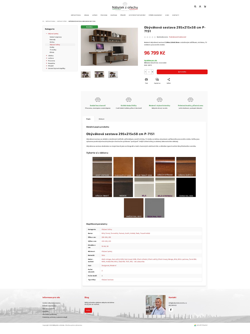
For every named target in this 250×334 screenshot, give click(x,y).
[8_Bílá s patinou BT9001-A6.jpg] (165, 187)
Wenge (170, 259)
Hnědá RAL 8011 (112, 262)
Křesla (52, 52)
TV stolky (53, 50)
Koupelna (51, 63)
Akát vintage (106, 259)
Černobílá (114, 233)
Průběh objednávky (50, 306)
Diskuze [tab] (101, 119)
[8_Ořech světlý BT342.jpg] (186, 167)
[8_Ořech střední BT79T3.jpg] (165, 167)
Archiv (88, 310)
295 (109, 237)
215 (109, 241)
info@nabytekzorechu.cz (178, 303)
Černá (108, 233)
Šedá (137, 233)
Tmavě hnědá (145, 233)
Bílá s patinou (183, 259)
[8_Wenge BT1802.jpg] (123, 187)
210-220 (105, 241)
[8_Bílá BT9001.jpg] (144, 187)
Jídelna (51, 56)
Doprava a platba (49, 309)
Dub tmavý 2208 (130, 259)
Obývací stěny (55, 45)
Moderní (113, 265)
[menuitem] (75, 15)
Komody (53, 39)
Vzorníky (46, 311)
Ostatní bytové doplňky (56, 68)
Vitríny (52, 42)
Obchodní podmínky (50, 314)
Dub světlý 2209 (118, 259)
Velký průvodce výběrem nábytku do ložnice (99, 302)
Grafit (127, 233)
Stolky (52, 47)
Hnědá (132, 233)
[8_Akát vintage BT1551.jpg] (102, 167)
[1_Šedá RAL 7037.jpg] (154, 208)
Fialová (121, 233)
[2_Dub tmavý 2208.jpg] (144, 167)
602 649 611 (173, 305)
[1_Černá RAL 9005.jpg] (186, 187)
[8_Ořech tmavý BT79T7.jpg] (102, 187)
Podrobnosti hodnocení (177, 37)
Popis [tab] (88, 119)
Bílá (103, 233)
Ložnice (51, 58)
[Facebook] (171, 309)
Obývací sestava (107, 280)
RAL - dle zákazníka (137, 262)
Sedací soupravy (56, 37)
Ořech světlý (152, 259)
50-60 (104, 246)
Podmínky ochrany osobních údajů (55, 317)
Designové (105, 265)
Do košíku (183, 72)
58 (107, 246)
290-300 (105, 237)
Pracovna (51, 61)
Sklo (103, 255)
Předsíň (51, 66)
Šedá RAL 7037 (124, 262)
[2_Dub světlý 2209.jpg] (123, 167)
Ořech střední (142, 259)
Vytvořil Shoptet (202, 325)
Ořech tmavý (162, 259)
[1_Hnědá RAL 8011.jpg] (133, 208)
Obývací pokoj (53, 34)
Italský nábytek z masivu (52, 303)
